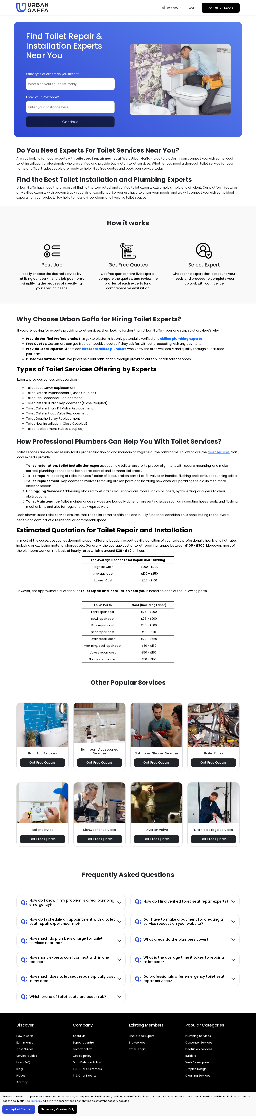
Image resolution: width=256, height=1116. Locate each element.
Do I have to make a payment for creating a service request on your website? (179, 921)
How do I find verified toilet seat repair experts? (182, 901)
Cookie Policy (33, 1101)
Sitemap (22, 1082)
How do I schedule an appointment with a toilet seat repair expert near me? (68, 921)
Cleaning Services (197, 1076)
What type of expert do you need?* (52, 74)
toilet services (219, 452)
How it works (24, 1036)
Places (20, 1076)
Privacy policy (82, 1049)
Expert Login (137, 1049)
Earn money (24, 1043)
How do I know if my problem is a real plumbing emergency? (67, 902)
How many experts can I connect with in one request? (65, 959)
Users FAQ (23, 1062)
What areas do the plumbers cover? (172, 939)
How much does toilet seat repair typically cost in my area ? (68, 978)
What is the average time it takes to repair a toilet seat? (179, 959)
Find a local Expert (141, 1036)
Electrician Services (198, 1049)
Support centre (83, 1043)
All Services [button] (170, 8)
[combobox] (70, 84)
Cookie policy (82, 1056)
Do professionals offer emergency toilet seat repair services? (180, 978)
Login (192, 8)
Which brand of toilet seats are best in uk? (63, 996)
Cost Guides (24, 1049)
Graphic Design (196, 1069)
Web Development (198, 1062)
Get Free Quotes (42, 762)
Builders (190, 1056)
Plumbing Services (198, 1036)
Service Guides (26, 1056)
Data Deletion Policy (87, 1062)
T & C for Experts (84, 1076)
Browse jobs (137, 1043)
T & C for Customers (87, 1069)
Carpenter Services (198, 1043)
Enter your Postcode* (42, 97)
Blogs (20, 1069)
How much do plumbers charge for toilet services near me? (62, 940)
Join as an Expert (220, 8)
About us (79, 1036)
